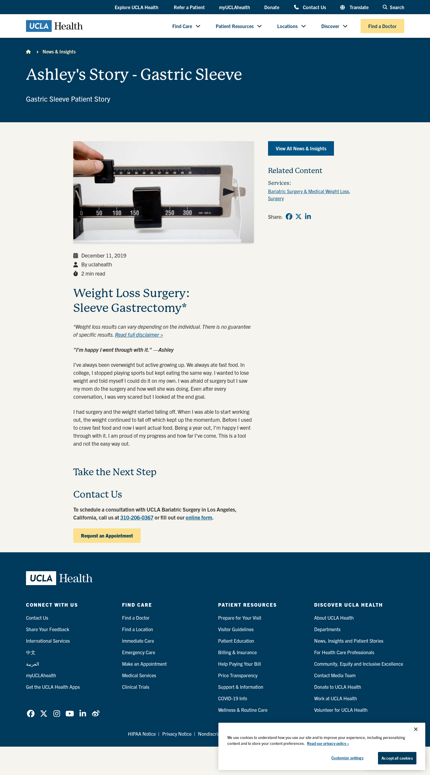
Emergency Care (138, 652)
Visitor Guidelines (236, 629)
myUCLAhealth (234, 7)
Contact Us (314, 7)
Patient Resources (235, 26)
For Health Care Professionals (344, 652)
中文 (30, 652)
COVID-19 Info (232, 698)
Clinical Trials (135, 687)
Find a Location (137, 629)
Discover (330, 26)
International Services (48, 641)
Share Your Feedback (47, 629)
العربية (32, 664)
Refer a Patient (189, 7)
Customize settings (347, 757)
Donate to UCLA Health (337, 687)
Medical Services (139, 675)
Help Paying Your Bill (239, 664)
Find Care (182, 26)
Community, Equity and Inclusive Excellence (358, 664)
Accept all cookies (397, 758)
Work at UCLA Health (335, 698)
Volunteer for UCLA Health (341, 710)
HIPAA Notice (142, 734)
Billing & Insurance (237, 652)
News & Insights (59, 51)
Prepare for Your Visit (239, 618)
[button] (137, 7)
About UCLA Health (334, 618)
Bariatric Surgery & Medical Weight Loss (308, 191)
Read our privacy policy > (328, 743)
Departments (327, 629)
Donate (271, 7)
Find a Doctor (382, 26)
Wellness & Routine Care (242, 710)
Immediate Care (138, 641)
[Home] (28, 51)
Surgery (276, 198)
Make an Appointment (144, 664)
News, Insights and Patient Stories (348, 641)
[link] (289, 216)
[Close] (415, 729)
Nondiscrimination (217, 734)
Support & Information (240, 687)
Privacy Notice (177, 734)
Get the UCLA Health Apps (53, 687)
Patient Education (236, 641)
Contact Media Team (335, 675)
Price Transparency (237, 675)
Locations (287, 26)
